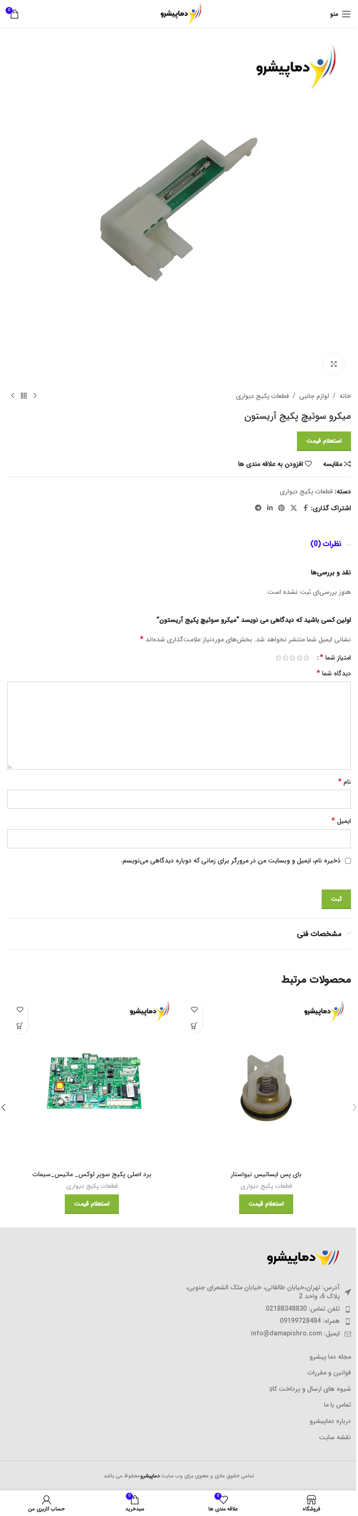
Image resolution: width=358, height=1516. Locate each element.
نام (344, 782)
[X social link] (294, 508)
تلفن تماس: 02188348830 (303, 1309)
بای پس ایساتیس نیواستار (266, 1174)
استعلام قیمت (324, 441)
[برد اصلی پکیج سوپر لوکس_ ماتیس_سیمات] (92, 1081)
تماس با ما (337, 1405)
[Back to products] (23, 396)
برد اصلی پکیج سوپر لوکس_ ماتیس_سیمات (92, 1174)
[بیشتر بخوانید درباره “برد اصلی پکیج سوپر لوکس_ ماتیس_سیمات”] (20, 1025)
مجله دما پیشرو (330, 1357)
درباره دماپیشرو (330, 1421)
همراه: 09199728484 (310, 1321)
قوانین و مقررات (329, 1373)
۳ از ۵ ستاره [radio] (292, 657)
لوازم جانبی (314, 396)
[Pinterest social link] (281, 508)
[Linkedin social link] (269, 508)
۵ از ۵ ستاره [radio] (278, 657)
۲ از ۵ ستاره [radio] (299, 657)
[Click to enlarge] (333, 363)
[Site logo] (179, 13)
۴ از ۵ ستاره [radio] (285, 657)
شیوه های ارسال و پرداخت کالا (310, 1389)
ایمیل (341, 821)
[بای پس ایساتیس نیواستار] (266, 1081)
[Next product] (12, 396)
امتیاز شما (335, 657)
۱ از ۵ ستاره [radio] (306, 657)
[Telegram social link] (258, 508)
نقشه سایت (335, 1437)
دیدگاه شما (334, 673)
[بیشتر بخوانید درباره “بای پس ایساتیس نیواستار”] (194, 1025)
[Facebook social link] (305, 508)
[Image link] (299, 1257)
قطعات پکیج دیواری (262, 396)
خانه (345, 396)
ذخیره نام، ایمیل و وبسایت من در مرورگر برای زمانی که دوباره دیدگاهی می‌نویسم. (231, 861)
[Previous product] (35, 396)
